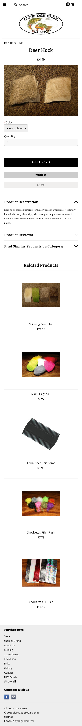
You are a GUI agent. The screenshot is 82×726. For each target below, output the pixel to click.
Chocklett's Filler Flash (41, 532)
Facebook (6, 697)
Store (7, 636)
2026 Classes (11, 654)
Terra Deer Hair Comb (41, 463)
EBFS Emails (10, 677)
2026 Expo (10, 659)
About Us (9, 645)
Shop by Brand (12, 641)
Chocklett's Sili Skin (41, 602)
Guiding (8, 650)
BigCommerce (26, 721)
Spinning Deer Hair (41, 324)
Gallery (8, 668)
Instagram (13, 697)
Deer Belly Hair (41, 393)
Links (7, 663)
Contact (8, 672)
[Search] (15, 4)
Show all (10, 681)
